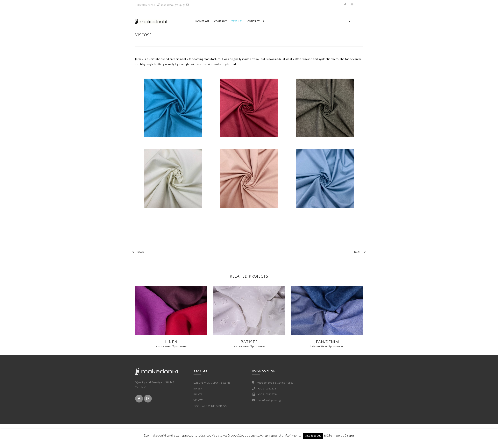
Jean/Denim (327, 341)
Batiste (249, 341)
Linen (171, 341)
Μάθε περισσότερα (339, 435)
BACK (141, 251)
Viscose (143, 34)
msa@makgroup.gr (173, 5)
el (350, 21)
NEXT (357, 251)
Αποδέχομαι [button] (313, 435)
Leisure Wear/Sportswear (171, 346)
